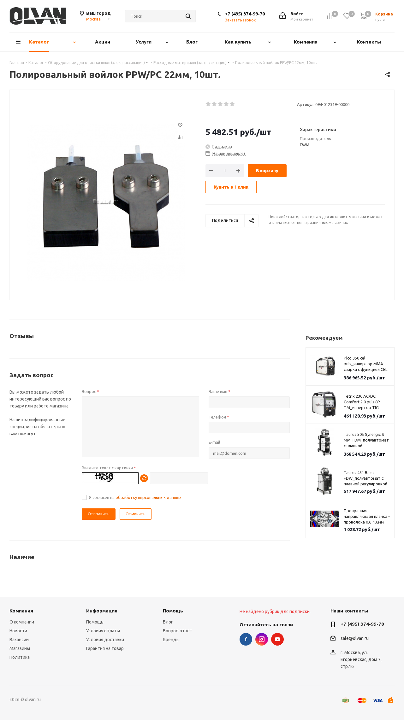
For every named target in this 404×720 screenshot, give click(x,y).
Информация (101, 610)
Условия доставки (105, 639)
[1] (208, 104)
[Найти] (188, 16)
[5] (232, 104)
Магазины (19, 648)
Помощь (95, 621)
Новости (18, 630)
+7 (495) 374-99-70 (245, 13)
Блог (168, 621)
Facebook (246, 639)
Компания (21, 610)
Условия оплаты (103, 630)
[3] (220, 104)
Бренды (171, 639)
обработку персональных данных (148, 497)
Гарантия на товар (105, 648)
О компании (21, 621)
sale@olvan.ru (355, 638)
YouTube (277, 639)
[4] (226, 104)
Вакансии (19, 639)
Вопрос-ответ (177, 630)
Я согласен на (135, 497)
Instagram (261, 639)
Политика (19, 657)
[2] (214, 104)
